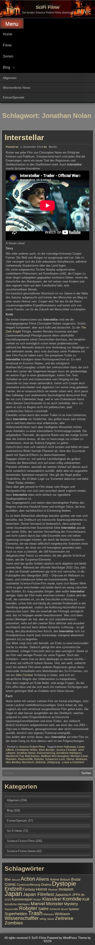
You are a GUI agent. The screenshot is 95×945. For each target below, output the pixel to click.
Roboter (39, 759)
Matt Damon (32, 756)
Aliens (42, 879)
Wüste (50, 919)
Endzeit (13, 889)
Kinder (37, 899)
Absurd (16, 879)
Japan (13, 893)
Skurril (64, 909)
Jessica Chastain (66, 749)
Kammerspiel (22, 899)
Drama (46, 884)
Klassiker (52, 898)
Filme (7, 45)
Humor (53, 889)
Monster (54, 903)
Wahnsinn (48, 914)
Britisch (65, 879)
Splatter (73, 909)
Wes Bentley (13, 762)
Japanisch (63, 895)
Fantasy (29, 889)
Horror (41, 889)
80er (8, 879)
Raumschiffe (25, 759)
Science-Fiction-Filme (32, 746)
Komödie (72, 899)
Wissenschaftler (22, 918)
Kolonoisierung (46, 753)
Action (28, 879)
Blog (6, 67)
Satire (43, 908)
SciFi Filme (47, 7)
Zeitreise (40, 762)
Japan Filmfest (38, 894)
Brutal (75, 879)
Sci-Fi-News (14, 830)
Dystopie (64, 883)
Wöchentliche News (16, 87)
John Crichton (24, 675)
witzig (43, 918)
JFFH (76, 895)
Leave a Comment (73, 762)
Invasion (66, 889)
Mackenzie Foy (15, 756)
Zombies (14, 922)
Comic (10, 884)
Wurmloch (28, 762)
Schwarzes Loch (55, 759)
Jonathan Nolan (26, 753)
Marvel (38, 903)
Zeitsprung (53, 762)
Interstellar (24, 137)
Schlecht (54, 909)
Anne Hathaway (66, 746)
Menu (11, 24)
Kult (85, 899)
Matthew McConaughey (55, 756)
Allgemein (10, 78)
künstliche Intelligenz (69, 753)
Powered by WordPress (62, 937)
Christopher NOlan (26, 749)
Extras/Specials (13, 97)
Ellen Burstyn (47, 749)
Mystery (71, 903)
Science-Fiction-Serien (21, 851)
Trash (35, 913)
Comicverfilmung (28, 884)
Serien (8, 56)
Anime (54, 879)
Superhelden (16, 914)
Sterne (70, 759)
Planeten (11, 759)
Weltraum (81, 759)
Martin (53, 146)
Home (7, 34)
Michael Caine (79, 756)
